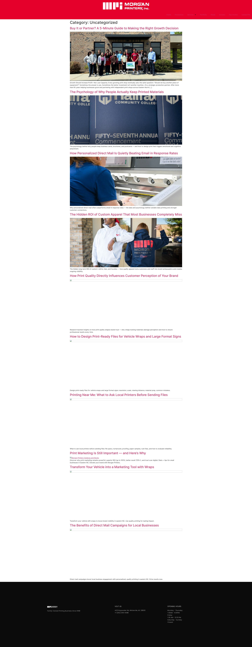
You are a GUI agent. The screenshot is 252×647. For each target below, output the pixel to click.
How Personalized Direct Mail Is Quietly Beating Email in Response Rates (124, 153)
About (213, 15)
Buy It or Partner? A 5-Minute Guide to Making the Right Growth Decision (124, 28)
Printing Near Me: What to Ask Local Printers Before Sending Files (119, 395)
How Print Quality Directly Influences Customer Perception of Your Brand (124, 276)
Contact (222, 15)
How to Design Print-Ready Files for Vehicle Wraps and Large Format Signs (125, 336)
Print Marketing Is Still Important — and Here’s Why (108, 453)
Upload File (246, 15)
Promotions (179, 15)
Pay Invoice (233, 15)
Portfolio (203, 15)
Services (190, 15)
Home (168, 15)
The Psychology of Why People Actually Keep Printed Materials (117, 92)
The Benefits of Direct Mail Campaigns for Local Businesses (114, 525)
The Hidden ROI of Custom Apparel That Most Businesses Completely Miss (126, 214)
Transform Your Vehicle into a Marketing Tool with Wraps (112, 467)
